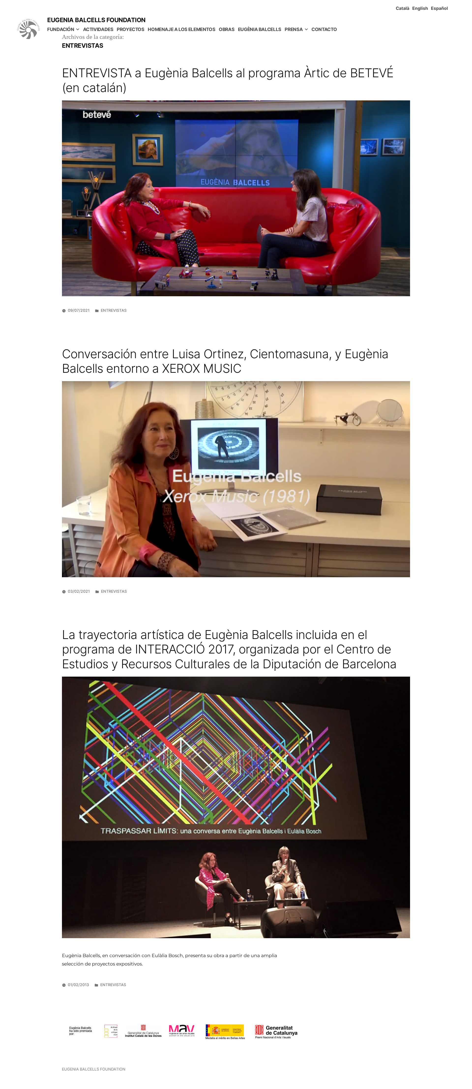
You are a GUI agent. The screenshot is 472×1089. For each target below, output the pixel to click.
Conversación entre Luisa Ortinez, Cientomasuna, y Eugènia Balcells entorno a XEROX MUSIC (225, 361)
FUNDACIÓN (60, 29)
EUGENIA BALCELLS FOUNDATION (96, 20)
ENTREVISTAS (114, 310)
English (421, 8)
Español (440, 8)
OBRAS (226, 29)
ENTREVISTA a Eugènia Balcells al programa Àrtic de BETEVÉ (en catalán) (227, 80)
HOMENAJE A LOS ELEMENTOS (181, 29)
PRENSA (294, 29)
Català (403, 8)
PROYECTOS (130, 29)
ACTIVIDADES (98, 29)
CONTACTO (324, 29)
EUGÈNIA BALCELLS (259, 29)
